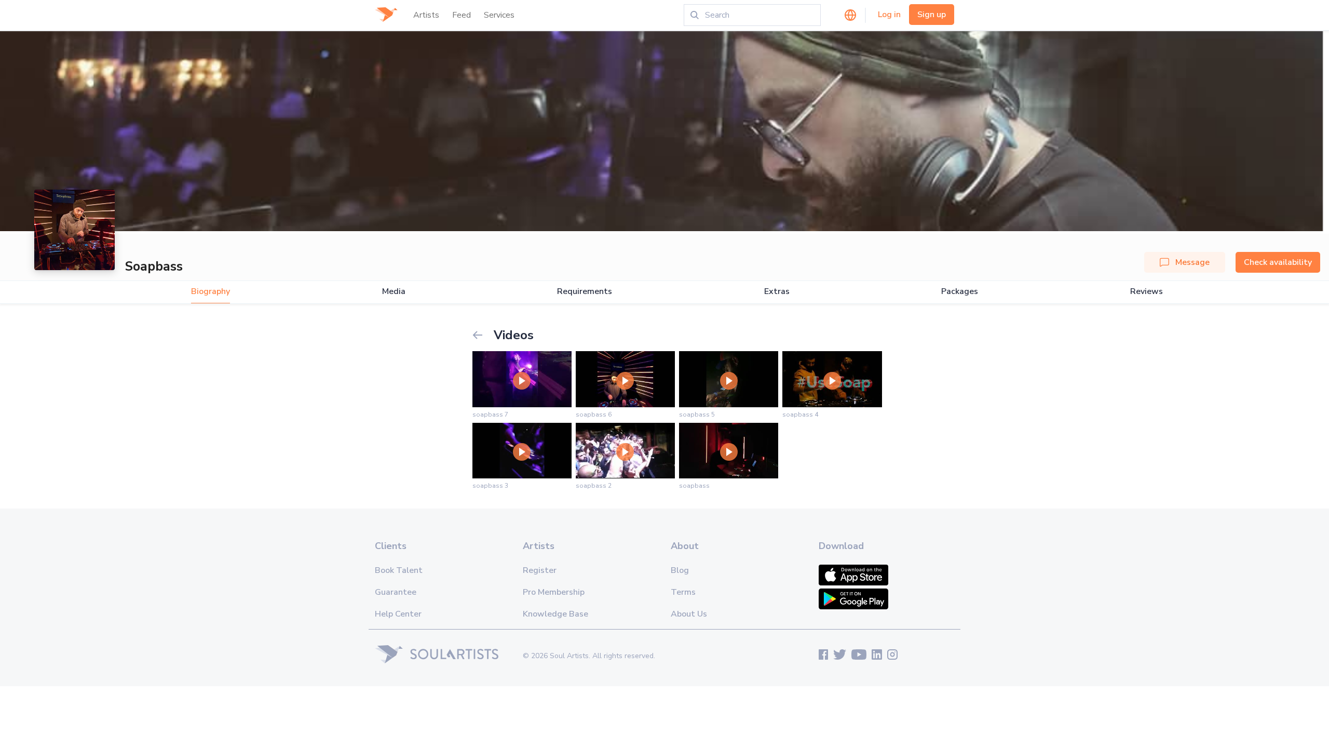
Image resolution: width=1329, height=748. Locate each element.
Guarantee (395, 592)
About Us (689, 614)
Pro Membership (554, 592)
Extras (777, 291)
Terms (683, 592)
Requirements (584, 291)
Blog (680, 570)
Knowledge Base (555, 614)
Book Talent (399, 570)
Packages (959, 291)
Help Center (398, 614)
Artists (426, 15)
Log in (889, 14)
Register (540, 570)
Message (1192, 262)
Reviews (1146, 291)
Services (499, 15)
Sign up (931, 14)
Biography (210, 291)
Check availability (1278, 262)
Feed (461, 15)
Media (393, 291)
